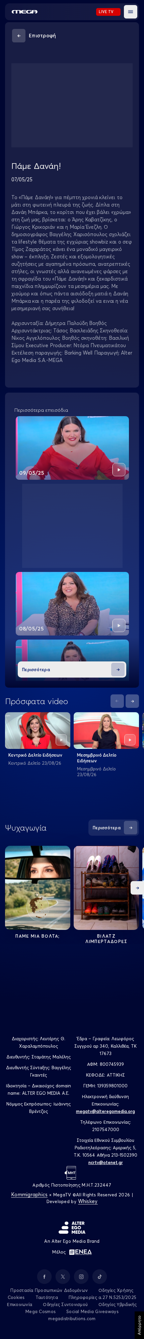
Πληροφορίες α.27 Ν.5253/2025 (102, 1297)
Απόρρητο (139, 1325)
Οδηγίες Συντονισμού (65, 1304)
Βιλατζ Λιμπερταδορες (106, 938)
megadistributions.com (71, 1318)
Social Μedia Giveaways (92, 1311)
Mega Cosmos (40, 1311)
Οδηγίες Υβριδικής (117, 1304)
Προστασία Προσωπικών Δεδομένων (49, 1290)
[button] (130, 12)
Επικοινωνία (19, 1304)
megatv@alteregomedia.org (105, 1111)
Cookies (16, 1297)
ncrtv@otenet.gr (105, 1162)
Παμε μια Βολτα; (37, 936)
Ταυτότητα (46, 1297)
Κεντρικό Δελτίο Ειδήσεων (35, 755)
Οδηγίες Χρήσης (116, 1290)
